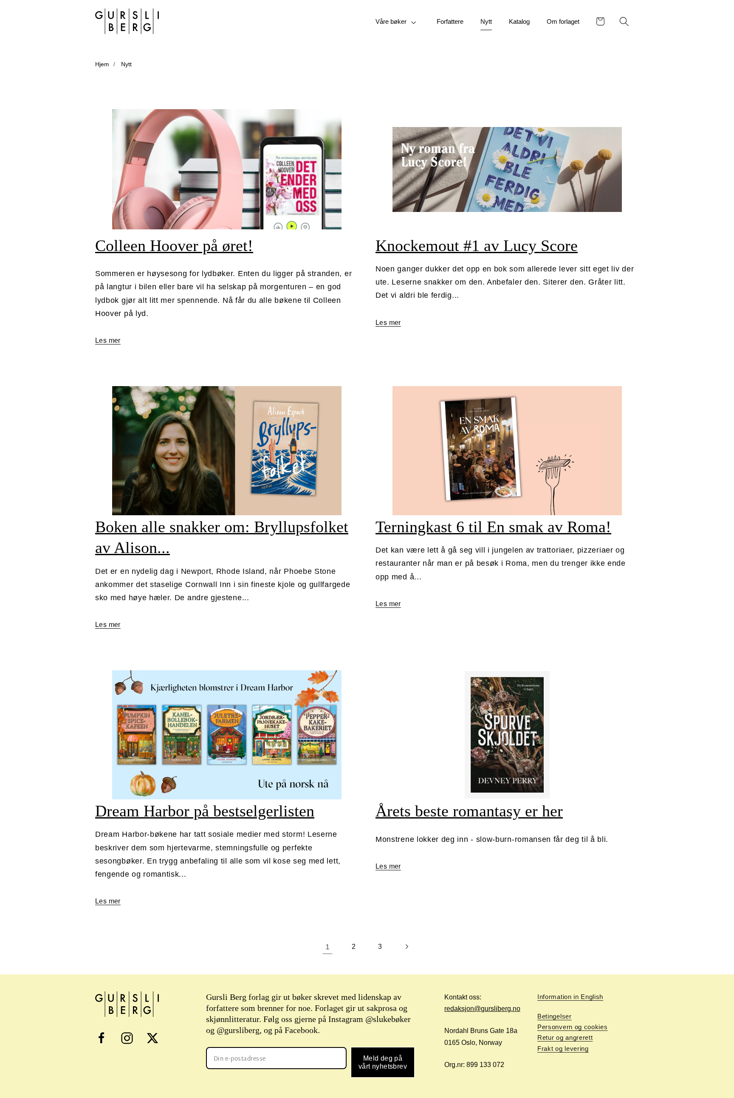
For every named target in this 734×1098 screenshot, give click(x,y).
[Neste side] (407, 947)
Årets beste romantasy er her (469, 811)
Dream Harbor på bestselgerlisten (204, 811)
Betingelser (554, 1016)
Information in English (570, 996)
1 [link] (327, 946)
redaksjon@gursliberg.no (482, 1008)
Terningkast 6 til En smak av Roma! (493, 527)
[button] (397, 22)
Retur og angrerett (565, 1037)
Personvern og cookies (572, 1026)
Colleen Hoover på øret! (174, 245)
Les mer (108, 340)
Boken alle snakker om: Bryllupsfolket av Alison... (221, 537)
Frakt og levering (563, 1048)
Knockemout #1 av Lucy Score (476, 245)
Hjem (102, 64)
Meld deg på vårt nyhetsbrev (383, 1062)
